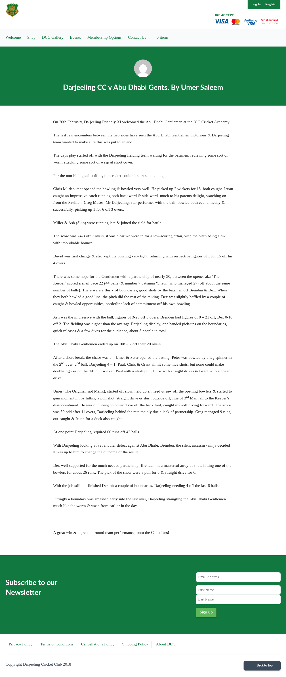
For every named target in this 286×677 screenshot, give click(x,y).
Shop (31, 37)
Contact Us (137, 37)
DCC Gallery (52, 37)
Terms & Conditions (56, 644)
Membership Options (104, 37)
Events (75, 37)
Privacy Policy (20, 644)
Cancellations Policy (97, 644)
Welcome (13, 37)
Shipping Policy (135, 644)
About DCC (165, 644)
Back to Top (264, 665)
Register (271, 4)
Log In (256, 4)
